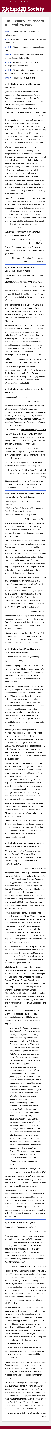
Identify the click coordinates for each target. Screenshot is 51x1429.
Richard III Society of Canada (23, 9)
